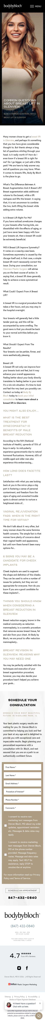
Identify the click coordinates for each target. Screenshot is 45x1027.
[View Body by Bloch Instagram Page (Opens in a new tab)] (19, 969)
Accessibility (32, 996)
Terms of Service (22, 878)
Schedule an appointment (22, 890)
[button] (32, 6)
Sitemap (8, 996)
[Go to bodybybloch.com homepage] (13, 6)
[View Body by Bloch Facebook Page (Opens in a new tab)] (27, 969)
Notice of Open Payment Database (23, 999)
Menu (38, 6)
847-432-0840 (22, 897)
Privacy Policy (19, 996)
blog (6, 114)
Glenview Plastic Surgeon (15, 268)
